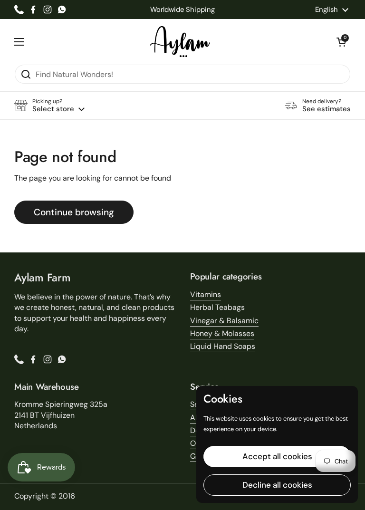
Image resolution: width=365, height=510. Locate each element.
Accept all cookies (277, 456)
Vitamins (205, 294)
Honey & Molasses (222, 333)
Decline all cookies (277, 485)
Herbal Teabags (217, 307)
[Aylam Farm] (180, 41)
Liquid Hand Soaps (222, 346)
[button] (341, 41)
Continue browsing (74, 212)
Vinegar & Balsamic (224, 321)
